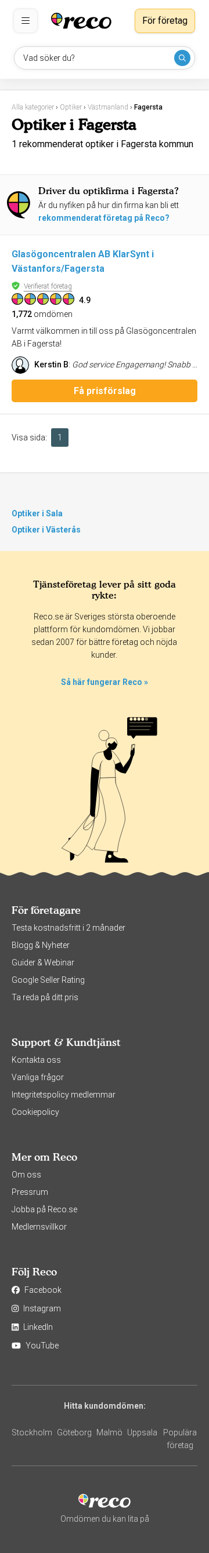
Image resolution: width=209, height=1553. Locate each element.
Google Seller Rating (48, 980)
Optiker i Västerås (46, 529)
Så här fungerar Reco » (104, 682)
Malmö (109, 1432)
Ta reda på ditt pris (45, 997)
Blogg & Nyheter (41, 945)
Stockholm (32, 1432)
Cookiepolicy (35, 1112)
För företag (165, 20)
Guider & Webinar (43, 962)
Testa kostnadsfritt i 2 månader (68, 927)
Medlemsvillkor (39, 1226)
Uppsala (142, 1432)
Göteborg (74, 1432)
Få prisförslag (105, 390)
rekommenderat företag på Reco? (104, 218)
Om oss (26, 1174)
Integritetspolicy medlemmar (64, 1094)
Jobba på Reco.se (44, 1209)
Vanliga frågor (38, 1077)
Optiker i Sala (37, 513)
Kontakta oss (36, 1060)
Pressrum (30, 1192)
